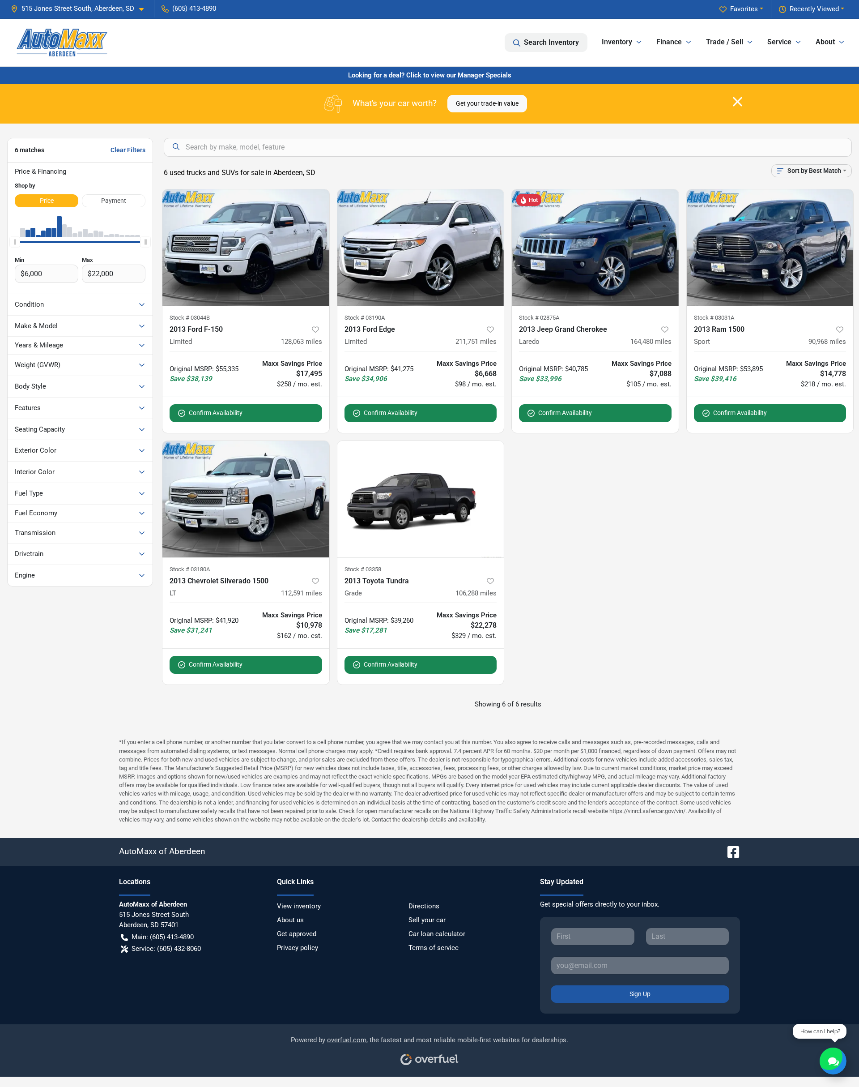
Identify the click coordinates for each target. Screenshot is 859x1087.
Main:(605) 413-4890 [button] (163, 937)
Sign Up (640, 993)
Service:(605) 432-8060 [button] (166, 949)
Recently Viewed (814, 9)
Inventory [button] (617, 42)
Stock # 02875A (539, 317)
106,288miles (476, 593)
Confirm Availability (215, 412)
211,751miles (476, 342)
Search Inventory (551, 42)
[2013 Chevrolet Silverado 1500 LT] (245, 499)
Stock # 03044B (190, 317)
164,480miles (651, 342)
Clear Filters (128, 150)
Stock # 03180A (190, 569)
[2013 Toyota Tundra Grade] (420, 499)
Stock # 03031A (714, 317)
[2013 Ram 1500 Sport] (770, 247)
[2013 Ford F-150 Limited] (245, 247)
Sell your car (427, 920)
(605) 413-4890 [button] (194, 8)
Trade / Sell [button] (724, 42)
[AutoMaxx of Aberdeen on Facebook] (729, 851)
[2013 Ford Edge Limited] (420, 247)
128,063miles (301, 342)
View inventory (299, 906)
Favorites (744, 9)
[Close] (737, 101)
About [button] (825, 42)
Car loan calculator (436, 934)
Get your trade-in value (487, 103)
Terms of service (433, 948)
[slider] (14, 242)
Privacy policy (297, 948)
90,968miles (827, 342)
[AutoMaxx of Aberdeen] (62, 42)
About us (290, 920)
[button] (80, 8)
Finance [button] (669, 42)
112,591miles (301, 593)
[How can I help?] (833, 1061)
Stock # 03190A (364, 317)
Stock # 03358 (362, 569)
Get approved (296, 934)
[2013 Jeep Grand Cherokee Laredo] (595, 247)
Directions (423, 906)
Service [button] (779, 42)
